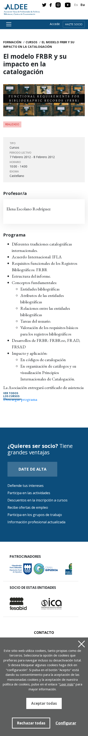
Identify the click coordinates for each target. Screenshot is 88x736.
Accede (55, 24)
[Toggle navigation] (8, 24)
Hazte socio (73, 24)
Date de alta (32, 469)
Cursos (31, 42)
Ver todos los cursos (11, 395)
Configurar (66, 723)
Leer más (66, 684)
